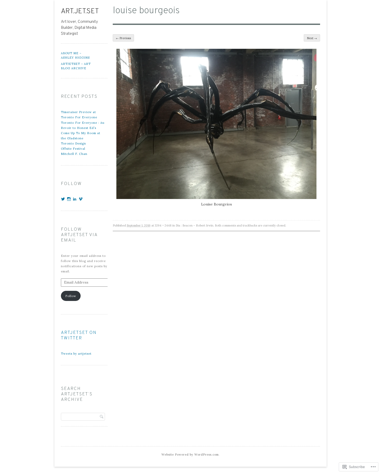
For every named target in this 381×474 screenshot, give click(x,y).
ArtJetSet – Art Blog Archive (76, 66)
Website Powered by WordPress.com (190, 454)
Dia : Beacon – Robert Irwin (194, 225)
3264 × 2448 (163, 225)
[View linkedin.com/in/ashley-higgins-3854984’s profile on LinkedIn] (75, 199)
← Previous (123, 38)
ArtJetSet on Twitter (79, 335)
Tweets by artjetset (76, 353)
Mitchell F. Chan (74, 154)
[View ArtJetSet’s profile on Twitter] (63, 199)
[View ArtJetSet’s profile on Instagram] (69, 199)
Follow (70, 296)
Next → (312, 38)
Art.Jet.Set (80, 11)
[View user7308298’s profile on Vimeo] (81, 199)
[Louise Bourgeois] (216, 197)
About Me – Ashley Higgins (75, 55)
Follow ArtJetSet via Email (79, 235)
